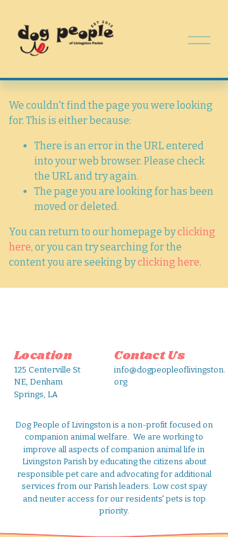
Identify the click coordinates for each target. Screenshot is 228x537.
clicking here (168, 262)
